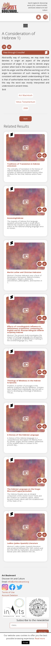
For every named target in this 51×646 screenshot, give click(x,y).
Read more (40, 638)
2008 (25, 108)
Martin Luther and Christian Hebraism (24, 272)
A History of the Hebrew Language (23, 435)
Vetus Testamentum (25, 102)
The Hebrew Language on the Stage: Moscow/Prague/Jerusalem (23, 490)
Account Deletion (10, 595)
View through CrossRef (14, 52)
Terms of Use (8, 592)
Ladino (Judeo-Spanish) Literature (22, 543)
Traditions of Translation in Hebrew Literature (23, 165)
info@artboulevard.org (18, 581)
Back (25, 118)
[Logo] (10, 7)
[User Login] (38, 17)
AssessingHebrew (15, 218)
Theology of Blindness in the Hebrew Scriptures (24, 382)
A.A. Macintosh (25, 95)
